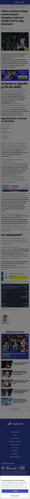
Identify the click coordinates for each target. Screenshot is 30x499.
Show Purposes (15, 495)
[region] (15, 487)
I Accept (15, 491)
